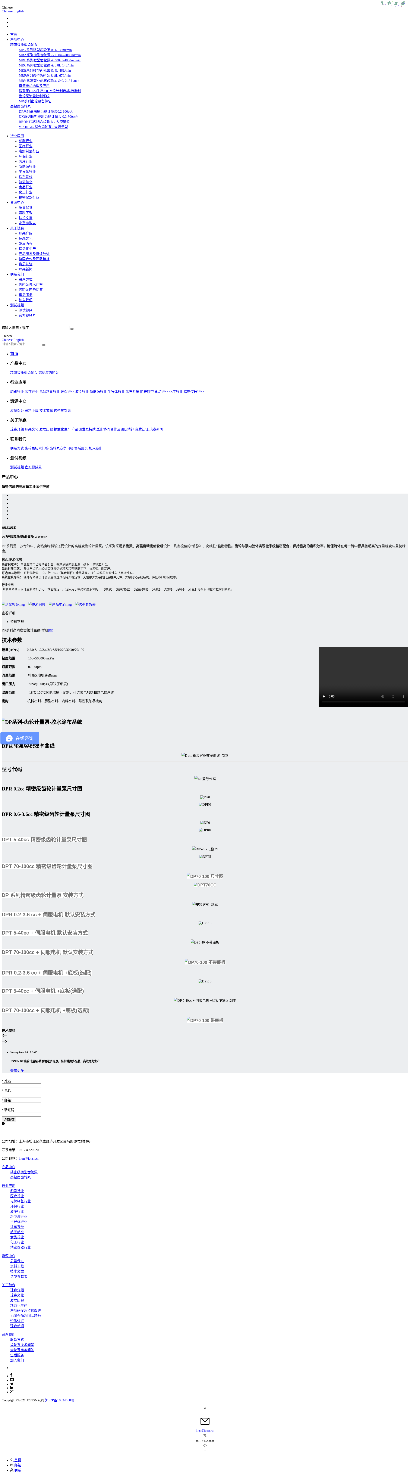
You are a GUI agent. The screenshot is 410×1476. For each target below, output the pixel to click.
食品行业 (25, 187)
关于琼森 (8, 1285)
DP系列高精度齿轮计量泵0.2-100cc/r (46, 111)
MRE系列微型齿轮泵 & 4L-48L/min (45, 70)
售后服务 (25, 295)
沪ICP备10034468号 (59, 1400)
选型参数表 (27, 223)
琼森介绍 (25, 233)
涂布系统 (25, 177)
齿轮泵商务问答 (31, 290)
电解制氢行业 (29, 151)
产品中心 (8, 1167)
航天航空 (25, 182)
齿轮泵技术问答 (31, 284)
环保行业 (25, 156)
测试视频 (25, 310)
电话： (8, 1091)
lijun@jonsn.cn (29, 1158)
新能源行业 (27, 166)
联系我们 (8, 1334)
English (18, 11)
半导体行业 (27, 172)
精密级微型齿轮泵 (24, 373)
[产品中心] (62, 604)
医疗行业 (25, 146)
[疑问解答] (36, 604)
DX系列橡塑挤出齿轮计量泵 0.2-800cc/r (48, 116)
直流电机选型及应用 (34, 86)
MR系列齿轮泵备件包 (35, 101)
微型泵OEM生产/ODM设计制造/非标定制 (50, 91)
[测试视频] (13, 604)
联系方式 (25, 279)
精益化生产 (27, 249)
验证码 (8, 1110)
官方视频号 (27, 315)
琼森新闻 (25, 269)
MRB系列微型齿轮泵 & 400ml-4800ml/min (50, 60)
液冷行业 (25, 161)
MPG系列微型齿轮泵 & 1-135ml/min (45, 50)
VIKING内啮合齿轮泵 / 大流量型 (43, 127)
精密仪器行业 (29, 197)
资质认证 (25, 264)
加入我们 (25, 300)
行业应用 (8, 1186)
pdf (50, 630)
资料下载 (25, 213)
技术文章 (25, 218)
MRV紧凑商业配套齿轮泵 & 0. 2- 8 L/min (49, 81)
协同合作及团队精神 (34, 259)
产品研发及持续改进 (34, 254)
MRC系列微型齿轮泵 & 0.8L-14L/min (46, 65)
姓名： (8, 1081)
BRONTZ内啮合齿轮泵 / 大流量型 (44, 122)
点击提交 (9, 1119)
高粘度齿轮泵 (48, 373)
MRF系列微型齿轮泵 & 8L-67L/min (45, 75)
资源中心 (8, 1256)
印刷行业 (25, 141)
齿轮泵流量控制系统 (34, 96)
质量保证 (25, 207)
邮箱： (8, 1100)
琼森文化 (25, 238)
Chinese (7, 11)
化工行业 (25, 192)
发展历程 (25, 243)
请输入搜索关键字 (15, 328)
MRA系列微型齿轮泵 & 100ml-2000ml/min (50, 55)
